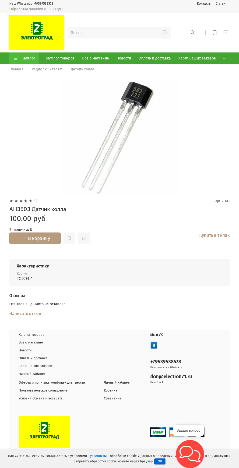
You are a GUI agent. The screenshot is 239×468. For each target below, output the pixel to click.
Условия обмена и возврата (41, 398)
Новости (123, 58)
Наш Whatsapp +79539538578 (31, 4)
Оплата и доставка (155, 58)
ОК (160, 461)
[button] (190, 454)
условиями (98, 456)
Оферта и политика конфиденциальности (52, 383)
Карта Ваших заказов (197, 58)
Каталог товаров (60, 58)
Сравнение (113, 398)
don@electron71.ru (171, 377)
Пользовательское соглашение (43, 390)
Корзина (110, 390)
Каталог (28, 58)
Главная (16, 69)
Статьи (220, 4)
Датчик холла (82, 69)
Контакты (204, 4)
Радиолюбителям (47, 69)
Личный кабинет (32, 374)
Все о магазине (95, 58)
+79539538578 (165, 362)
